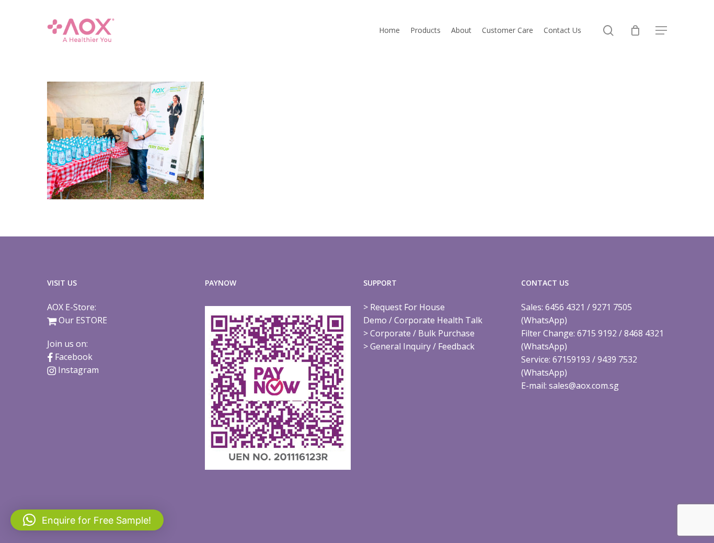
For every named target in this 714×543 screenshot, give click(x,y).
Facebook (74, 357)
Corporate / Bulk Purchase (422, 333)
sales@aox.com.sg (584, 385)
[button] (661, 30)
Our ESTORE (83, 320)
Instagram (78, 370)
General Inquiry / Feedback (422, 346)
